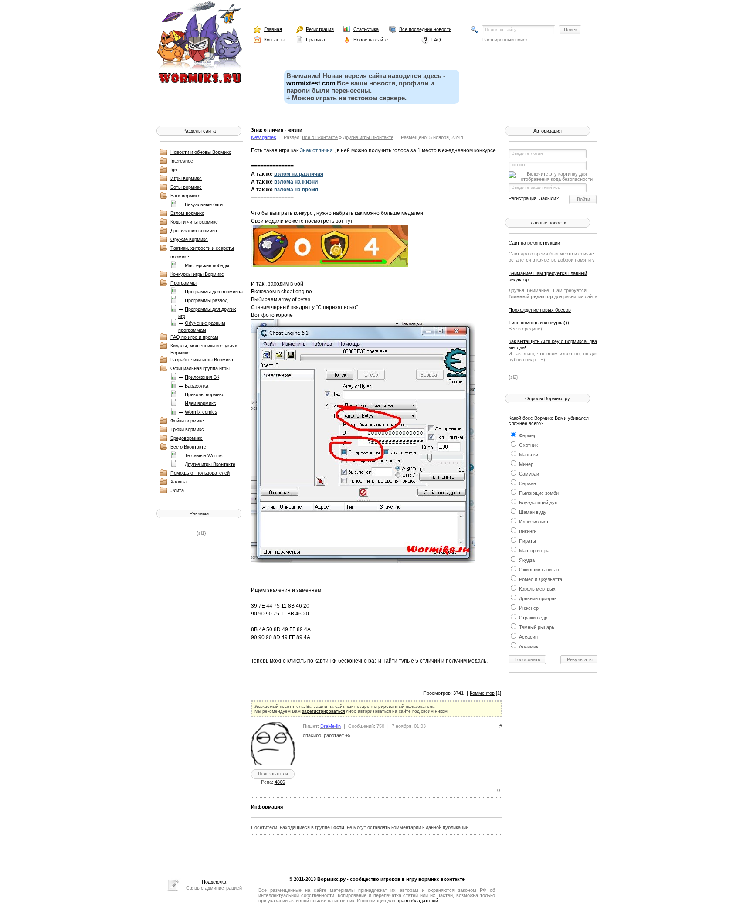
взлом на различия (298, 174)
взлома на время (296, 190)
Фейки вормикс (187, 420)
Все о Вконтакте (188, 446)
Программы (183, 283)
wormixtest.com (310, 83)
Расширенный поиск (505, 39)
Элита (177, 490)
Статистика (366, 29)
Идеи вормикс (200, 403)
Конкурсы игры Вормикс (197, 274)
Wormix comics (201, 412)
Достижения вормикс (193, 230)
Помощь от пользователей (200, 473)
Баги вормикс (185, 195)
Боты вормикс (186, 187)
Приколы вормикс (204, 394)
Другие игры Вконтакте (210, 464)
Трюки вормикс (187, 429)
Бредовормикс (186, 438)
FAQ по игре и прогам (194, 337)
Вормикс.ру (331, 879)
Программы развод (206, 300)
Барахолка (196, 385)
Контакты (274, 39)
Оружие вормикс (189, 239)
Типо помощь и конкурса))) (539, 322)
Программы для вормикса (214, 291)
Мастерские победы (207, 265)
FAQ (436, 39)
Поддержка (214, 881)
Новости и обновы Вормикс (200, 152)
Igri (173, 169)
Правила (315, 39)
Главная (273, 29)
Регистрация (320, 29)
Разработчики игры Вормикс (201, 359)
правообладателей (417, 900)
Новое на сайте (370, 39)
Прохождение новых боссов (540, 310)
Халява (178, 481)
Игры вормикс (186, 178)
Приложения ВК (202, 377)
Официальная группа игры (200, 368)
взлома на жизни (296, 182)
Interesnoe (181, 160)
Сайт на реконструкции (534, 242)
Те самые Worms (204, 455)
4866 (280, 782)
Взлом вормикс (187, 213)
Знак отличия (316, 150)
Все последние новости (425, 29)
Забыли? (549, 198)
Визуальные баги (204, 204)
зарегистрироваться (323, 711)
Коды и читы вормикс (194, 221)
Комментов (482, 693)
